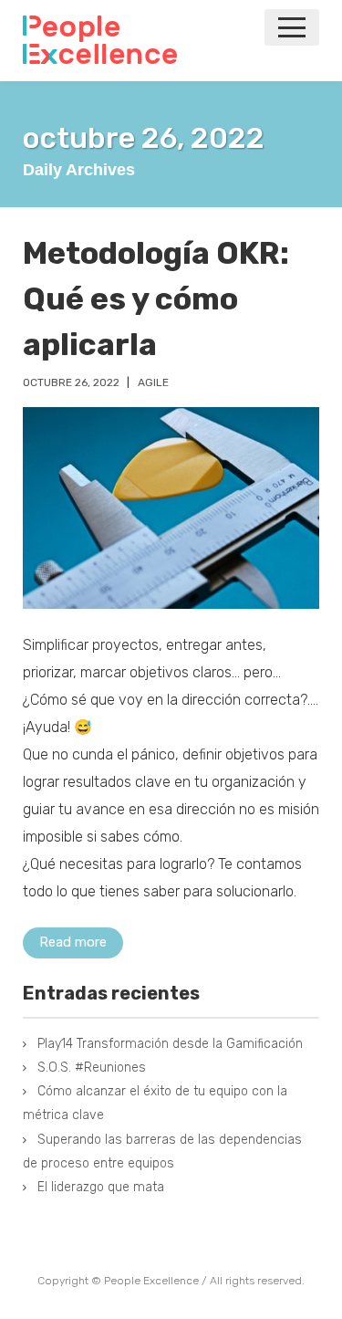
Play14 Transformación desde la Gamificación (170, 1044)
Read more (73, 942)
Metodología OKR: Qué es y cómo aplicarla (156, 299)
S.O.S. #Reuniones (91, 1067)
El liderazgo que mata (100, 1187)
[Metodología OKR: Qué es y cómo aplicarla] (171, 508)
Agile (153, 382)
